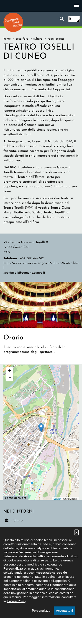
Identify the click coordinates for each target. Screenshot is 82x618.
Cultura (17, 520)
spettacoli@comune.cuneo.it (24, 272)
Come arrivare (16, 498)
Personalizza (41, 610)
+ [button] (9, 370)
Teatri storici (56, 38)
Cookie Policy (16, 601)
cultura (38, 38)
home (7, 38)
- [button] (9, 377)
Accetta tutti (64, 610)
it (70, 19)
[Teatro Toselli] (41, 304)
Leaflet (57, 498)
